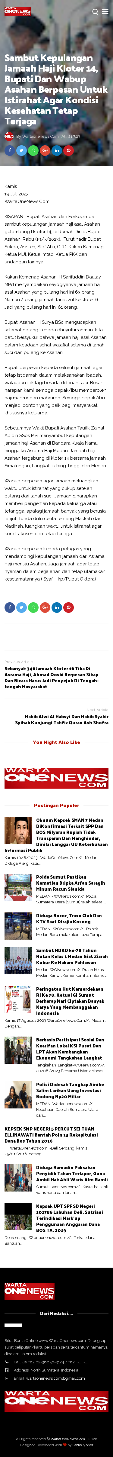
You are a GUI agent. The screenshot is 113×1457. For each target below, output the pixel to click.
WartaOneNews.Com (68, 1439)
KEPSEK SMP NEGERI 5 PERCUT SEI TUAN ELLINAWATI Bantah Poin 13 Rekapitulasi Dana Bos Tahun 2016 (51, 1134)
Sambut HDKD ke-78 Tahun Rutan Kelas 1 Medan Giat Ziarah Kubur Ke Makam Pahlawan (72, 956)
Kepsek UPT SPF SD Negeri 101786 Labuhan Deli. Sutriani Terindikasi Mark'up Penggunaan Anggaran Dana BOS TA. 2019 (69, 1218)
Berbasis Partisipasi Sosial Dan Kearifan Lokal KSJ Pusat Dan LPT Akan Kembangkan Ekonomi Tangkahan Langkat (70, 1048)
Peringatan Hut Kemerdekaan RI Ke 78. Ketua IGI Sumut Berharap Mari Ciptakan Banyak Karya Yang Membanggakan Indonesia (70, 1001)
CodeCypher (83, 1445)
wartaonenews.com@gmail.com (55, 1378)
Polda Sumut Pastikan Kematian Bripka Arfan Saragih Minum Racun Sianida (70, 883)
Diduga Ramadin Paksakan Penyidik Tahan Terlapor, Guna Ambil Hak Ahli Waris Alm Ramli (72, 1173)
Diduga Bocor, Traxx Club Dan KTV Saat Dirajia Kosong (69, 918)
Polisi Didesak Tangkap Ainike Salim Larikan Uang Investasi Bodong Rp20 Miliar (70, 1090)
